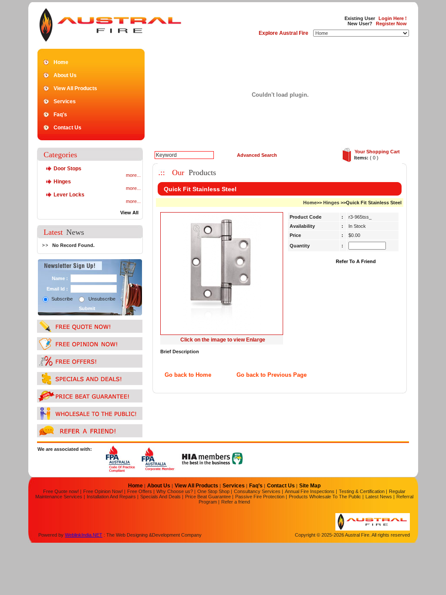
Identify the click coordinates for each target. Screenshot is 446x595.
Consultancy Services (257, 491)
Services (65, 101)
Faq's (60, 115)
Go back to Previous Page (272, 375)
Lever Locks (69, 195)
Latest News (378, 496)
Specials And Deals (161, 496)
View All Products (75, 88)
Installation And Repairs (112, 496)
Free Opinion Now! (103, 491)
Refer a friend (235, 501)
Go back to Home (188, 375)
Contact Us (67, 128)
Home (61, 62)
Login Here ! (392, 18)
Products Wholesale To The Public (325, 496)
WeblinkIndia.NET (83, 535)
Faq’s (256, 486)
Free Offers (139, 491)
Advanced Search (257, 155)
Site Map (310, 486)
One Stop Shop (213, 491)
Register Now (391, 23)
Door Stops (67, 169)
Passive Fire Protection (260, 496)
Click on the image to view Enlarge (222, 340)
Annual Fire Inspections (309, 491)
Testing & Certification (362, 491)
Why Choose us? (174, 491)
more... (133, 175)
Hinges (62, 182)
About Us (65, 75)
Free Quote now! (61, 491)
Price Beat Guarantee (208, 496)
